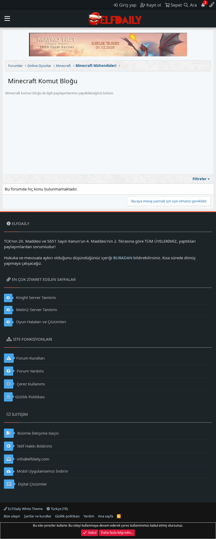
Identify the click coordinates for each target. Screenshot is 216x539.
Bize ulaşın (12, 516)
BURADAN (122, 257)
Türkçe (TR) (59, 508)
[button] (7, 18)
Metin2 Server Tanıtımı (36, 309)
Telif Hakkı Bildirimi (34, 446)
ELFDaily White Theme (25, 508)
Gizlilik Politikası (30, 396)
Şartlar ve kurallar (37, 516)
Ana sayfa (105, 516)
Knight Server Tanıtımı (35, 297)
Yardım (89, 516)
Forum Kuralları (30, 358)
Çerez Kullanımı (30, 383)
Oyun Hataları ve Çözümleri (40, 321)
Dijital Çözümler (32, 484)
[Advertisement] (108, 135)
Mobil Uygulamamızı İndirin (42, 471)
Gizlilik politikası (67, 516)
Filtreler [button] (200, 179)
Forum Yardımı (30, 371)
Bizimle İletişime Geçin (37, 433)
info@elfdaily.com (32, 459)
